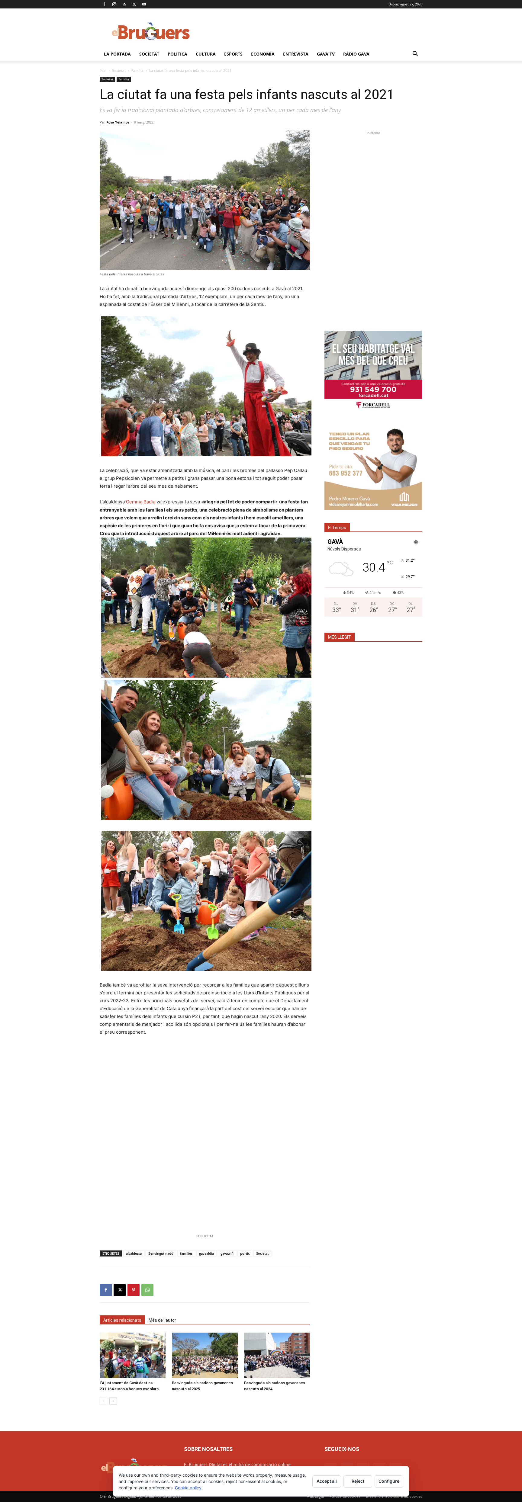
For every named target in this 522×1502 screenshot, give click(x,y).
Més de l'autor (162, 1320)
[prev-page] (103, 1401)
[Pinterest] (133, 1290)
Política (177, 54)
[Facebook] (104, 4)
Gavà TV (326, 54)
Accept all (327, 1481)
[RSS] (124, 4)
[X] (134, 4)
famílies (186, 1253)
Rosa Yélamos (117, 122)
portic (245, 1253)
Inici (103, 70)
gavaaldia (206, 1253)
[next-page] (113, 1401)
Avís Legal (315, 1496)
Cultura (206, 54)
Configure (389, 1481)
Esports (233, 54)
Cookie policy (188, 1487)
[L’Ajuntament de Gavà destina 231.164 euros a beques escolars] (133, 1355)
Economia (263, 54)
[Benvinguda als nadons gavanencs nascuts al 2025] (205, 1355)
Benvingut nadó (160, 1253)
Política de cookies (345, 1496)
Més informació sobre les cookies (394, 1496)
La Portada (117, 54)
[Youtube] (144, 4)
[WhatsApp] (147, 1290)
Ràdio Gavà (356, 54)
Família (137, 70)
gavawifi (227, 1253)
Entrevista (295, 54)
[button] (415, 54)
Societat (149, 54)
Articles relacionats (122, 1320)
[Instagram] (114, 4)
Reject (358, 1481)
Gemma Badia (140, 502)
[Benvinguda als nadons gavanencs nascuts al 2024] (277, 1355)
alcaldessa (134, 1253)
